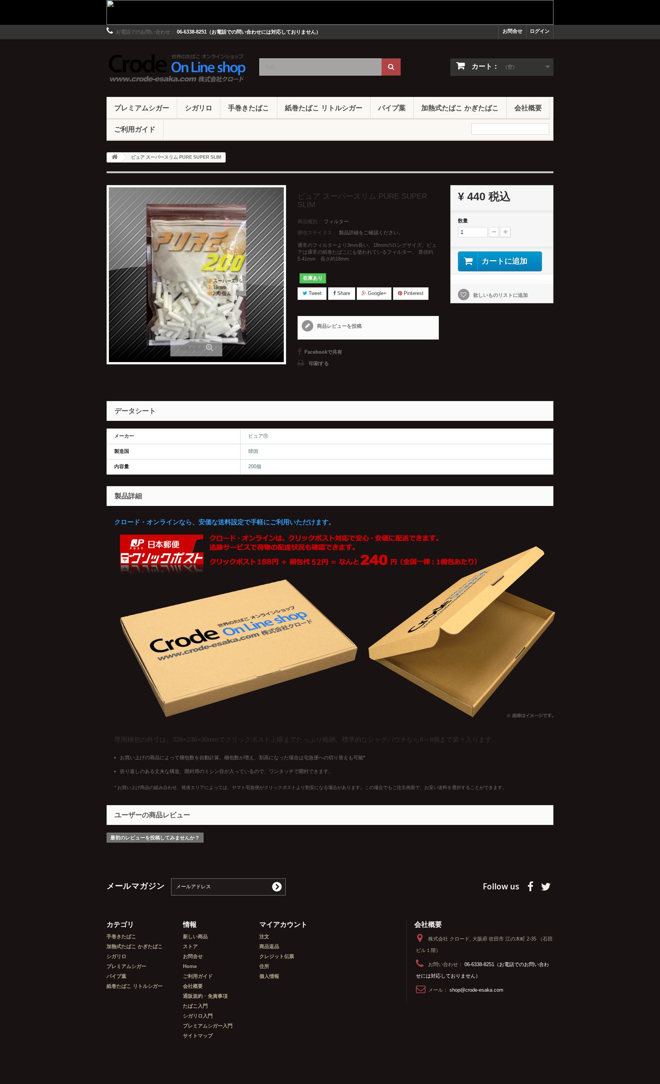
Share (343, 293)
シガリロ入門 (198, 1016)
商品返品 (269, 946)
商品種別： (310, 221)
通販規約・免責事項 (205, 996)
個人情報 (269, 976)
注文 (264, 936)
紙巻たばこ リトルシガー (323, 107)
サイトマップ (198, 1036)
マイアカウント (283, 924)
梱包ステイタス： (317, 232)
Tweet (314, 293)
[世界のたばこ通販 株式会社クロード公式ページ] (177, 66)
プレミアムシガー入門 (208, 1026)
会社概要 (528, 107)
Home (190, 966)
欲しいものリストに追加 (500, 295)
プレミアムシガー (141, 107)
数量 (463, 221)
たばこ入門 (195, 1006)
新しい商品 (195, 936)
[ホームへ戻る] (114, 157)
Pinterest (413, 293)
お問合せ (512, 31)
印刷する (319, 363)
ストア (190, 946)
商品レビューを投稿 (338, 326)
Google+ (376, 293)
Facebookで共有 (323, 352)
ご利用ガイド (134, 129)
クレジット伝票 (276, 956)
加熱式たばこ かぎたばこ (460, 107)
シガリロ (198, 107)
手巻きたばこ (248, 107)
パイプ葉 (392, 107)
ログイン (540, 31)
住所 (264, 966)
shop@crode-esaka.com (476, 990)
